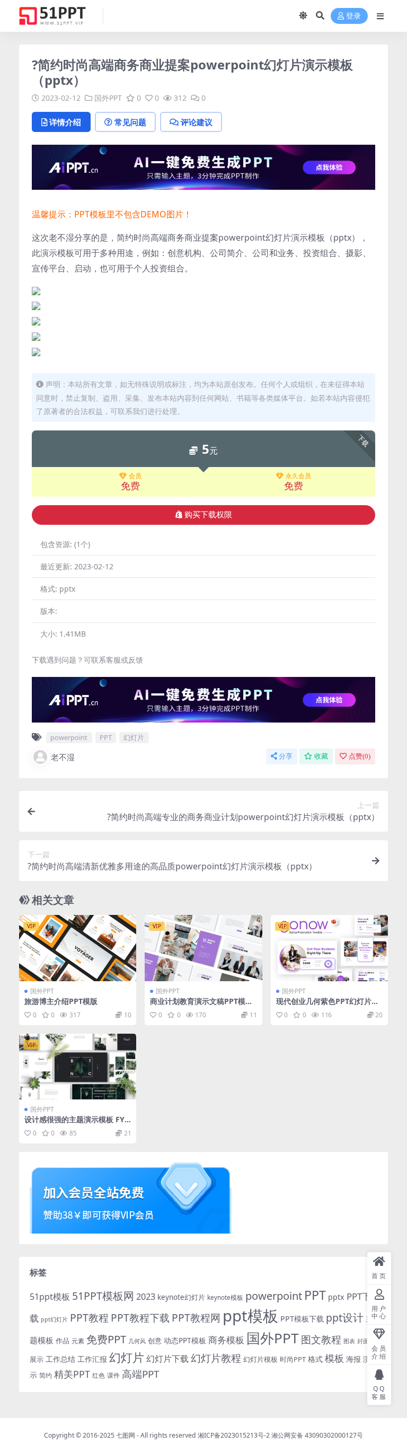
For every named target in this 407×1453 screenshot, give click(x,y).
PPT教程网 (196, 1317)
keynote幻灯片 (181, 1297)
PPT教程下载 (140, 1317)
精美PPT (72, 1374)
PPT (106, 737)
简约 (45, 1375)
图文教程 (321, 1339)
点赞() (359, 756)
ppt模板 (250, 1315)
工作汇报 (92, 1359)
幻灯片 (133, 737)
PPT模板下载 (302, 1319)
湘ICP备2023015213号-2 (234, 1435)
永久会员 (298, 476)
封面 (363, 1341)
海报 (353, 1359)
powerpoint (68, 737)
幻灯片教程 (216, 1358)
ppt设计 (345, 1317)
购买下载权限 (208, 514)
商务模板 (226, 1340)
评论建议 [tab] (197, 122)
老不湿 (63, 757)
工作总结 (60, 1359)
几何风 (137, 1341)
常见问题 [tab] (130, 122)
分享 (286, 756)
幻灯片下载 (167, 1358)
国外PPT (108, 98)
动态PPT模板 (185, 1340)
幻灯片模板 (260, 1359)
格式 (315, 1359)
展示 (36, 1359)
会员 (135, 476)
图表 (349, 1341)
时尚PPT (293, 1359)
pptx (336, 1297)
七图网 (125, 1435)
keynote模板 (225, 1297)
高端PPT (140, 1374)
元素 (78, 1341)
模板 (334, 1358)
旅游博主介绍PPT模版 (61, 1001)
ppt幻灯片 (54, 1319)
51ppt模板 (50, 1296)
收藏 (321, 756)
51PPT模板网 (103, 1296)
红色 (98, 1375)
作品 (62, 1340)
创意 (155, 1340)
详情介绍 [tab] (65, 122)
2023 (145, 1296)
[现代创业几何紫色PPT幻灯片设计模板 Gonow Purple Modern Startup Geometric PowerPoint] (329, 948)
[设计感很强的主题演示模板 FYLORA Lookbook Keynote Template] (77, 1066)
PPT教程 (89, 1317)
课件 (113, 1375)
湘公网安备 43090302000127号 (317, 1435)
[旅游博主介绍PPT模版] (77, 948)
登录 (353, 16)
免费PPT (106, 1339)
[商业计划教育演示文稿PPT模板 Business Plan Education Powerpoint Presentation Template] (203, 948)
